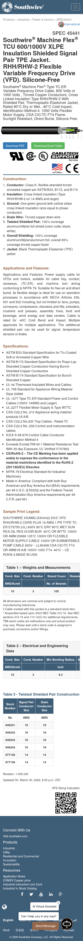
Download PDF (15, 146)
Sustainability (11, 864)
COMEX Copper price (17, 880)
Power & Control (42, 19)
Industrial (23, 19)
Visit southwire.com (15, 836)
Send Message (45, 926)
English (8, 920)
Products (8, 19)
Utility (6, 852)
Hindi (6, 930)
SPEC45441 (64, 19)
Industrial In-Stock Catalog (20, 888)
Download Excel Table (48, 146)
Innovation (9, 860)
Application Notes (14, 876)
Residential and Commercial (21, 856)
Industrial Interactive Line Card (22, 884)
